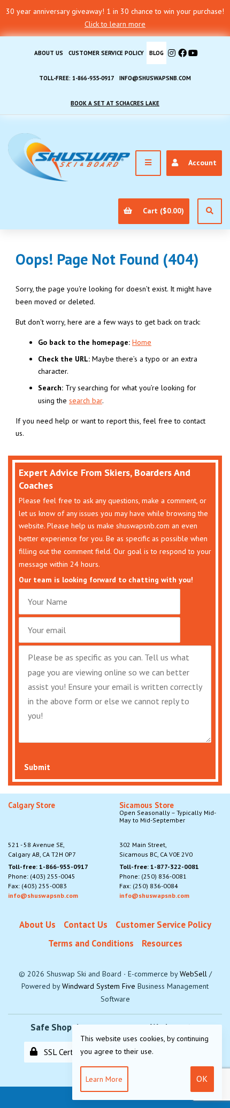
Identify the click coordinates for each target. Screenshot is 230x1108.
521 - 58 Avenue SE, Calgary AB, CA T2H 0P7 (42, 830)
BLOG (156, 53)
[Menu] (148, 163)
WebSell (193, 974)
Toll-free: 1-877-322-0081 (159, 867)
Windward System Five (98, 986)
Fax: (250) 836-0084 (148, 886)
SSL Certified (64, 1052)
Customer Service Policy (106, 53)
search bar (85, 400)
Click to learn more (115, 24)
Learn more (104, 1079)
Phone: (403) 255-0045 (41, 876)
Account (201, 162)
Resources (162, 943)
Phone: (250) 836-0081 (153, 876)
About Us (48, 53)
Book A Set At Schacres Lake (115, 103)
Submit (37, 767)
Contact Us (86, 924)
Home (141, 342)
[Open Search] (209, 211)
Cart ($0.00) (161, 211)
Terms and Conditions (91, 943)
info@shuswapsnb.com (155, 78)
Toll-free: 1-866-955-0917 (76, 78)
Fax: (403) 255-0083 (37, 886)
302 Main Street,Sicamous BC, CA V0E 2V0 (167, 830)
